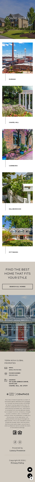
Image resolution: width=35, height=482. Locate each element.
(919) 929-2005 (13, 375)
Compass (27, 401)
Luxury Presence (17, 451)
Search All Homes (18, 286)
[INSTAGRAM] (20, 442)
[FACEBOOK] (15, 442)
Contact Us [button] (17, 340)
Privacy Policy (17, 463)
